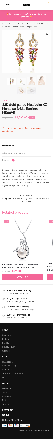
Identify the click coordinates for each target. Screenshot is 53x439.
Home (4, 24)
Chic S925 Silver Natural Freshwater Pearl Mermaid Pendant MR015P (20, 266)
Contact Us (7, 369)
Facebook (6, 388)
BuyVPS (47, 430)
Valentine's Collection (17, 24)
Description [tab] (8, 145)
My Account (7, 361)
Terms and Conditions (12, 373)
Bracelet (30, 24)
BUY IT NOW (22, 277)
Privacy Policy (8, 346)
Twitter (5, 392)
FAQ (4, 377)
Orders (5, 339)
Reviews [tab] (8, 160)
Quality (5, 343)
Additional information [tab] (13, 152)
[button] (47, 34)
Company (6, 335)
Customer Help (9, 365)
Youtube (6, 404)
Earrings (24, 198)
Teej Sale (37, 198)
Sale (30, 198)
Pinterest (6, 400)
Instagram (7, 396)
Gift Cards (7, 350)
